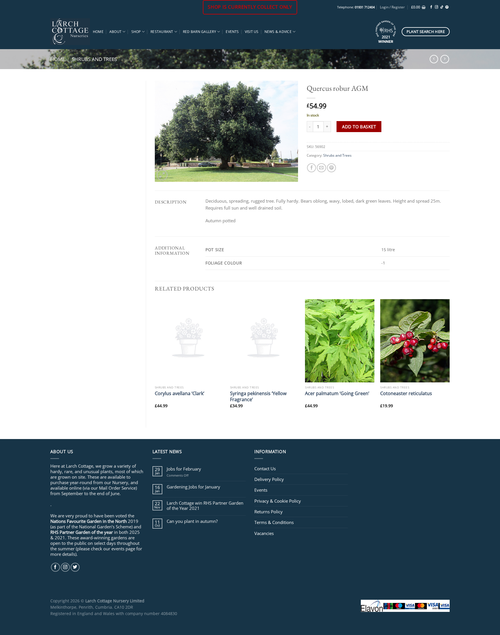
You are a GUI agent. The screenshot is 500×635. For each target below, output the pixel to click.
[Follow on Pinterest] (446, 7)
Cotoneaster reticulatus (406, 393)
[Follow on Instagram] (436, 7)
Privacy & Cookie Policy (277, 501)
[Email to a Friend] (321, 167)
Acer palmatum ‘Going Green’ (337, 393)
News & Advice (278, 31)
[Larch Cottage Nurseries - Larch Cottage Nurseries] (70, 31)
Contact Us (265, 468)
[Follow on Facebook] (431, 7)
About (115, 31)
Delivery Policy (269, 479)
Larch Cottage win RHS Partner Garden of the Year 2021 (205, 505)
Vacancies (264, 533)
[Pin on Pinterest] (331, 167)
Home (98, 31)
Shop (136, 31)
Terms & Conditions (274, 522)
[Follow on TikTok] (441, 7)
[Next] (449, 358)
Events (232, 31)
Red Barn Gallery (199, 31)
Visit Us (252, 31)
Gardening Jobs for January (193, 486)
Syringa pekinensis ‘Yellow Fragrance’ (258, 396)
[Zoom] (162, 175)
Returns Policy (268, 511)
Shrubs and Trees (94, 58)
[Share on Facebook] (311, 167)
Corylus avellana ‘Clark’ (179, 393)
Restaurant (161, 31)
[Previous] (155, 358)
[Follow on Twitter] (75, 567)
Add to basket (359, 126)
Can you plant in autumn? (192, 521)
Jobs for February (184, 468)
